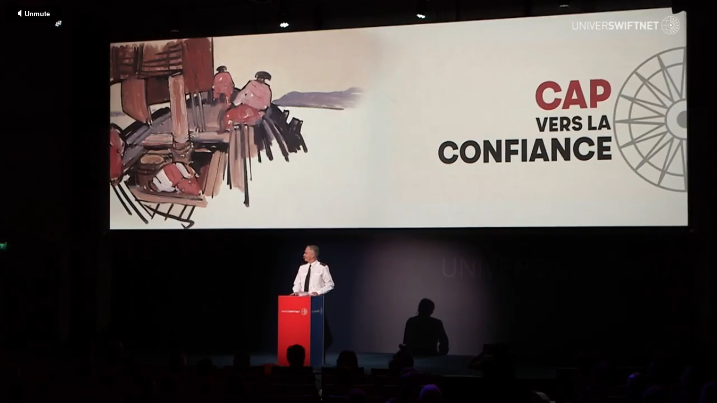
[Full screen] (708, 396)
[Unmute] (34, 396)
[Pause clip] (12, 396)
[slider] (358, 386)
